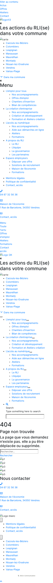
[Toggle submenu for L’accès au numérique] (31, 352)
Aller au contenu (9, 1)
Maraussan (12, 53)
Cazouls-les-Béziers (17, 42)
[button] (26, 23)
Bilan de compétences (24, 105)
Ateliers (16, 133)
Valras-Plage (13, 71)
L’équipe (16, 147)
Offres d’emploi (20, 98)
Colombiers (12, 46)
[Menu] (1, 316)
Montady (11, 60)
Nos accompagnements (25, 94)
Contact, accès (14, 185)
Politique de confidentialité (21, 181)
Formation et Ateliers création (28, 119)
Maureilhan (12, 57)
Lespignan (11, 50)
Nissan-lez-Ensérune (17, 64)
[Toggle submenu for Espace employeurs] (29, 387)
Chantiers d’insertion (23, 101)
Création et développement (27, 115)
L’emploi (16, 90)
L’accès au (18, 122)
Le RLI (15, 143)
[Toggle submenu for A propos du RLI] (25, 369)
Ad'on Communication (27, 576)
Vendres (10, 67)
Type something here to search (23, 411)
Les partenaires (20, 154)
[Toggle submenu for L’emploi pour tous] (27, 320)
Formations (18, 136)
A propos (15, 140)
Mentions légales (15, 178)
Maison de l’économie (24, 168)
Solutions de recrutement (26, 165)
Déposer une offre (22, 161)
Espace (17, 158)
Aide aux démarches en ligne (28, 129)
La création (19, 108)
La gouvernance (21, 151)
